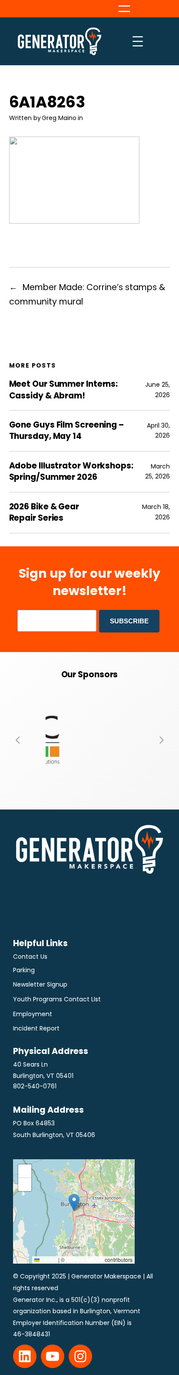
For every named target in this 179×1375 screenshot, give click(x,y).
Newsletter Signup (40, 984)
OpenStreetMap (84, 1259)
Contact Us (30, 956)
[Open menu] (124, 8)
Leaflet (48, 1259)
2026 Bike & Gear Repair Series (44, 512)
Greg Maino (59, 118)
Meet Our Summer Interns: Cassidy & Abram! (63, 389)
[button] (17, 739)
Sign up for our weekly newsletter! (89, 582)
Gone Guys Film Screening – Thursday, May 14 (66, 430)
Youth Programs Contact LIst (57, 999)
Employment (32, 1014)
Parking (24, 970)
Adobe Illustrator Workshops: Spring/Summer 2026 (71, 471)
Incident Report (36, 1028)
